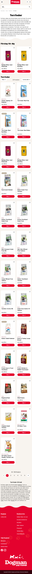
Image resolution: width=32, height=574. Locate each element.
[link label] (16, 2)
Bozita (12, 500)
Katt (7, 10)
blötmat (23, 495)
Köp (7, 71)
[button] (3, 475)
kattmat (20, 484)
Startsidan (3, 10)
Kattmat (10, 10)
